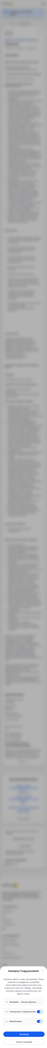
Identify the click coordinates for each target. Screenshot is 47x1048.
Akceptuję (24, 1034)
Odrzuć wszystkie (24, 1042)
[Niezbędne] (39, 1002)
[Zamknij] (43, 970)
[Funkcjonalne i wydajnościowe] (39, 1011)
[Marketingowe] (39, 1021)
